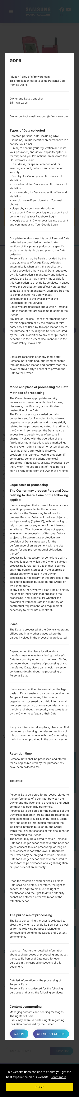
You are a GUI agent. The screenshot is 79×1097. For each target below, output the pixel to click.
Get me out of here (51, 1033)
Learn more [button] (58, 1077)
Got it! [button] (39, 1087)
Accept (19, 1033)
